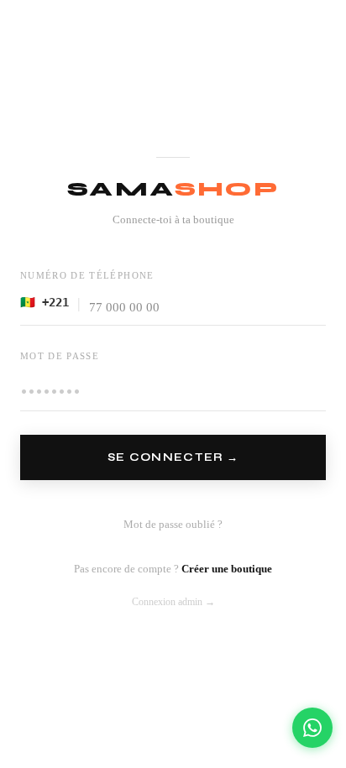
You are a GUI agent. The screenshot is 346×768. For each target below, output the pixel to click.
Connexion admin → (173, 602)
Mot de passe (59, 356)
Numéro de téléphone (87, 275)
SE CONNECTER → (173, 457)
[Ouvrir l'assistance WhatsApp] (312, 728)
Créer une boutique (226, 568)
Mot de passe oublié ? (173, 524)
